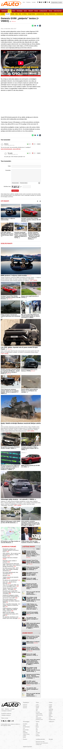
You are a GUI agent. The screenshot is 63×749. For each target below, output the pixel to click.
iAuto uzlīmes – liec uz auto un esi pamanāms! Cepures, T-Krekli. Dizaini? (11, 555)
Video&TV (51, 721)
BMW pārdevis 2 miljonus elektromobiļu (8, 219)
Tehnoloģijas (26, 721)
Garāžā (50, 712)
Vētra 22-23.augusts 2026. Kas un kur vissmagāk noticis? (11, 585)
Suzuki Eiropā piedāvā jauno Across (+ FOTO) (29, 370)
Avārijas (50, 706)
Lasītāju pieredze (40, 739)
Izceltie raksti (6, 243)
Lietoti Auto (25, 704)
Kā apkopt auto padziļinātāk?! (11, 580)
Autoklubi (50, 716)
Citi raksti (5, 201)
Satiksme (50, 710)
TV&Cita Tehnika (26, 734)
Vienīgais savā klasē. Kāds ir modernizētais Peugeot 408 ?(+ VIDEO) (30, 448)
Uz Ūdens (38, 712)
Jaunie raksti (27, 633)
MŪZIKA (6, 575)
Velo (36, 710)
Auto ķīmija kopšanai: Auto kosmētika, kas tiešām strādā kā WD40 (11, 601)
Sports (37, 721)
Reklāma (28, 2)
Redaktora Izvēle (39, 719)
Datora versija (4, 718)
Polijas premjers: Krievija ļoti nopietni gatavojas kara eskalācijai (10, 315)
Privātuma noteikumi (6, 713)
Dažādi (24, 737)
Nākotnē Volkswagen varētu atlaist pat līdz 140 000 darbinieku (10, 522)
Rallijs (37, 723)
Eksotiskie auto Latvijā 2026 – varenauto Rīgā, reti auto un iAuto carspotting (11, 592)
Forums (25, 739)
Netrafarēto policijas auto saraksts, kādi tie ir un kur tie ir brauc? (11, 550)
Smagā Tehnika (39, 713)
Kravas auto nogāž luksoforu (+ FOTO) (32, 579)
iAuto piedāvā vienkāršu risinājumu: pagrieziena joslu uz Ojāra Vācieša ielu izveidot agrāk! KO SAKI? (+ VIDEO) (30, 523)
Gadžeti (24, 735)
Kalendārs (38, 735)
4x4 (36, 728)
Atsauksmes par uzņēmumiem (42, 743)
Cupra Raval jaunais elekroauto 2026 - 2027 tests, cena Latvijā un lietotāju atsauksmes (11, 565)
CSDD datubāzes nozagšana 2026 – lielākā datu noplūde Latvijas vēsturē (10, 610)
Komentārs (8, 170)
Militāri (50, 715)
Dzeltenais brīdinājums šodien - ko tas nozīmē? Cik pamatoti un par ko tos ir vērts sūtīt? (11, 597)
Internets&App (26, 729)
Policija (50, 707)
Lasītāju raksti (38, 744)
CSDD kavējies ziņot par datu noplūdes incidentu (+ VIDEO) (29, 542)
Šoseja (37, 726)
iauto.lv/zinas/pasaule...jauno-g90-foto (11, 149)
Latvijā (37, 704)
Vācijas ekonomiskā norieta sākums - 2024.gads (10, 588)
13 (32, 239)
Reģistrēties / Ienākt (56, 2)
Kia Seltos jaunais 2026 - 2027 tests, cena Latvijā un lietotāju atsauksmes (11, 569)
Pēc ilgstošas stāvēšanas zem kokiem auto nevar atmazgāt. (11, 617)
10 (27, 221)
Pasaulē (37, 706)
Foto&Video (25, 732)
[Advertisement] (31, 103)
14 (33, 525)
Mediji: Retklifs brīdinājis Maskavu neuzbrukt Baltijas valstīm (21, 423)
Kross (37, 725)
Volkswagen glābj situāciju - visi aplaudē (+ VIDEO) (17, 499)
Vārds (9, 166)
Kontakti (34, 2)
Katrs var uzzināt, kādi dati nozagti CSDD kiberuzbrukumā (33, 593)
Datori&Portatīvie (26, 726)
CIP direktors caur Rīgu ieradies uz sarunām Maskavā (10, 542)
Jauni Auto (25, 706)
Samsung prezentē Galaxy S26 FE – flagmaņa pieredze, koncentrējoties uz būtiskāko (33, 676)
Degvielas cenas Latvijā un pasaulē (10, 561)
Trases (37, 734)
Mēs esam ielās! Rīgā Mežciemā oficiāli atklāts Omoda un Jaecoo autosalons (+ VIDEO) (30, 316)
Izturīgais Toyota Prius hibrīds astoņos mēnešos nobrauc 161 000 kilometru (31, 220)
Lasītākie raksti (28, 546)
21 (35, 499)
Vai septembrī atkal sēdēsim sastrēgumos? (32, 619)
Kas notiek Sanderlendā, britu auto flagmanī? (10, 573)
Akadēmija (51, 709)
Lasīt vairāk (33, 280)
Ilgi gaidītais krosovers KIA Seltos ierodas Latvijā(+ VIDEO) (10, 447)
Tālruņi (24, 725)
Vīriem (50, 702)
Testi (37, 716)
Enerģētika (25, 723)
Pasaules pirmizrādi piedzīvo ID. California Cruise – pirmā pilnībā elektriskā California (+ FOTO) (20, 235)
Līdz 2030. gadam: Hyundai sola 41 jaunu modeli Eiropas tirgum (7, 234)
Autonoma (25, 707)
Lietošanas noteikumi (6, 710)
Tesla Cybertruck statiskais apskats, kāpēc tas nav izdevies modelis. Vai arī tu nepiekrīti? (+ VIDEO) (10, 391)
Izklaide (37, 707)
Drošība (50, 704)
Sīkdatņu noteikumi (6, 715)
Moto (37, 709)
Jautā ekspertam (27, 746)
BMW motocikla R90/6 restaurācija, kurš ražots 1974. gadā (10, 614)
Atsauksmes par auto (40, 741)
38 (5, 393)
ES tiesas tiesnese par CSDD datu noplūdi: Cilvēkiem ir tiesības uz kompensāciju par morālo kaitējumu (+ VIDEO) (10, 467)
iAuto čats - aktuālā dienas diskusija (9, 582)
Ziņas (37, 702)
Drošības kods (7, 186)
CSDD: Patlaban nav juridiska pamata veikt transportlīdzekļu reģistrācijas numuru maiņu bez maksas (32, 607)
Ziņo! (24, 2)
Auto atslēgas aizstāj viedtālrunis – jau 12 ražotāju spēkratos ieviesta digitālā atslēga (33, 599)
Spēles (24, 731)
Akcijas (51, 739)
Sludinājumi (26, 702)
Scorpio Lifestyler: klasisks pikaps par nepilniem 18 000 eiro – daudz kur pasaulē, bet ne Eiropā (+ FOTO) (34, 236)
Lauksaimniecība (39, 715)
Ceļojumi (50, 713)
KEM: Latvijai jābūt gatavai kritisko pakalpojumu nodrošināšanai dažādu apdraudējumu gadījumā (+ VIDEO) (33, 626)
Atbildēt (38, 144)
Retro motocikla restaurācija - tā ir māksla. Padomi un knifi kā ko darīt (11, 605)
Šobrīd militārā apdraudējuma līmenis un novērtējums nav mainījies (29, 391)
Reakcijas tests (52, 719)
